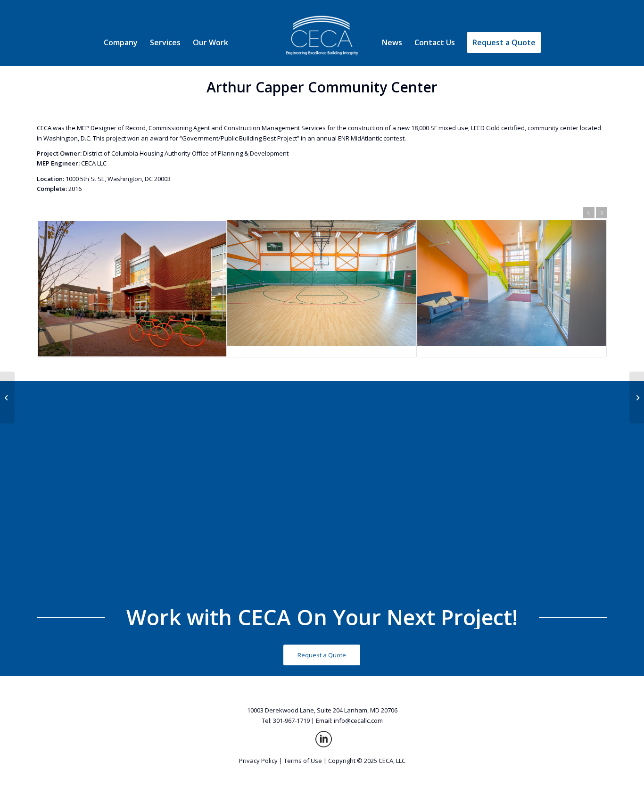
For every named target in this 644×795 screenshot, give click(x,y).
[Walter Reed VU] (7, 397)
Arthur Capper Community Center (322, 87)
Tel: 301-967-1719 (286, 720)
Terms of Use (303, 760)
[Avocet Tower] (636, 397)
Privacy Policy (258, 760)
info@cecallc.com (358, 720)
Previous (588, 212)
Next (601, 212)
